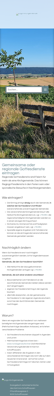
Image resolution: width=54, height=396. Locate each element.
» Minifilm (44, 215)
